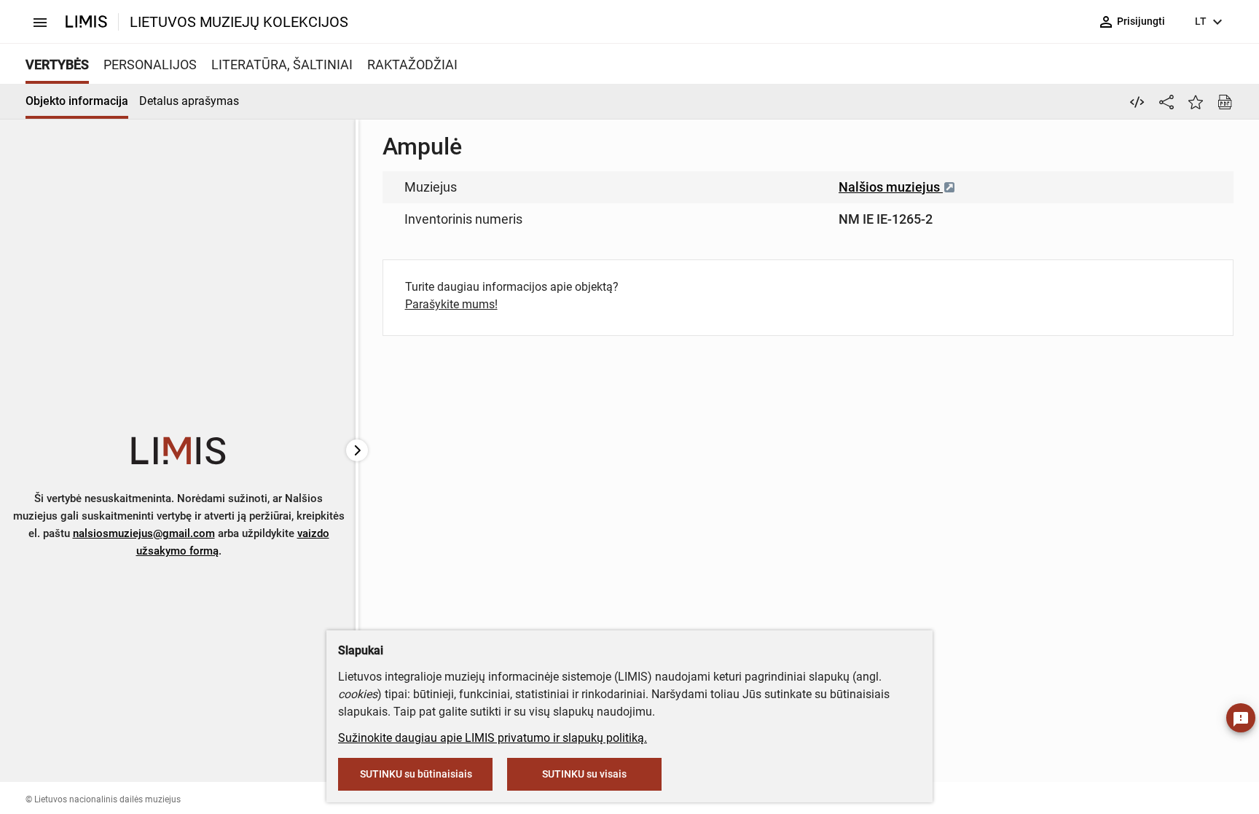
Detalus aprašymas (189, 101)
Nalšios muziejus (891, 187)
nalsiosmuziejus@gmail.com (144, 533)
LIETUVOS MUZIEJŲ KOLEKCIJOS (239, 22)
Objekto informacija (77, 101)
